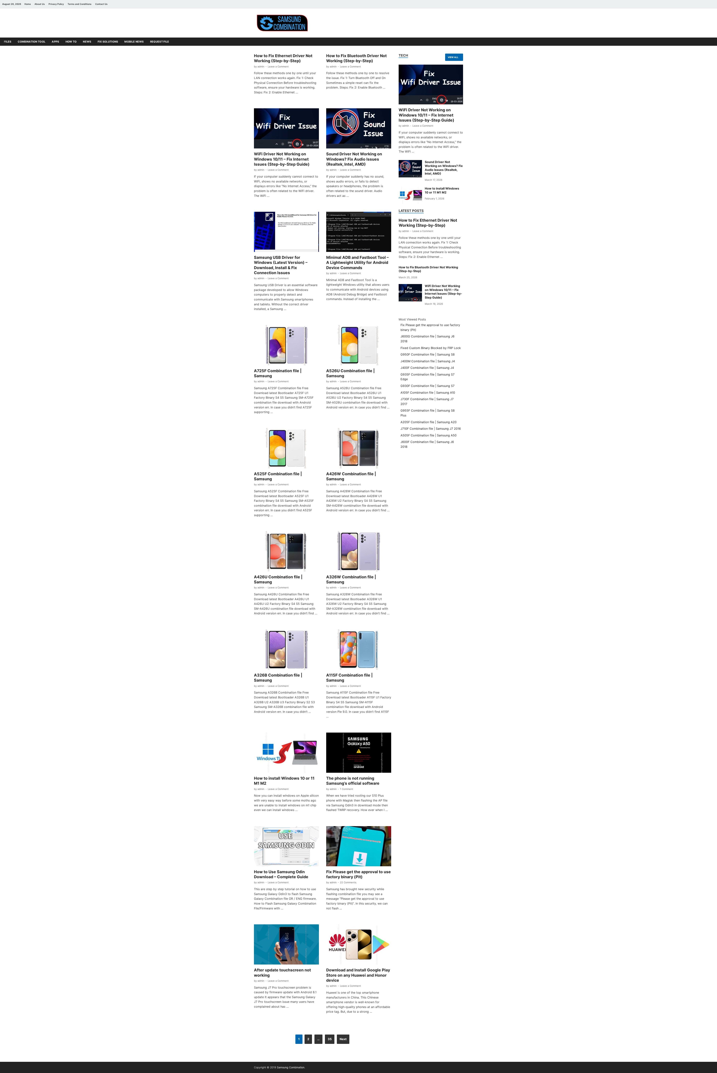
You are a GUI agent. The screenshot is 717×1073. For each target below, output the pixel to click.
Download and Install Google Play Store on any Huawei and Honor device (358, 975)
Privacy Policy (56, 4)
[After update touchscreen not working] (286, 944)
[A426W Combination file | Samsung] (358, 448)
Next (343, 1039)
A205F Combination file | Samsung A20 (429, 422)
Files (7, 41)
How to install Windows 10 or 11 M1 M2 (442, 190)
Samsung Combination (290, 1067)
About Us (40, 4)
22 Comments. (348, 882)
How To (71, 41)
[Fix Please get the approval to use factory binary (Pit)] (358, 846)
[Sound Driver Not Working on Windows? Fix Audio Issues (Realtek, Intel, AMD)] (358, 128)
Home (27, 4)
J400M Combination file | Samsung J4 (428, 361)
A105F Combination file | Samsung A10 (428, 392)
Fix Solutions (108, 41)
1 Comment (346, 788)
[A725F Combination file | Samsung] (286, 345)
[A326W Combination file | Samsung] (358, 551)
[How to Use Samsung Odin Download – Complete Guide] (286, 846)
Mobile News (134, 41)
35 (330, 1039)
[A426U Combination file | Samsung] (286, 551)
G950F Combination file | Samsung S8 (428, 354)
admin (260, 66)
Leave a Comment (278, 66)
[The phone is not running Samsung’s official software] (358, 753)
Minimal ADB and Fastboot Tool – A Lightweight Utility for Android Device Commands (357, 262)
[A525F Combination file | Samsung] (286, 448)
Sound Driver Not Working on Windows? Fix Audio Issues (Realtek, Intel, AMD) (354, 159)
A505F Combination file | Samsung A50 (429, 435)
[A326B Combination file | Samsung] (286, 649)
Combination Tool (32, 41)
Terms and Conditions (79, 4)
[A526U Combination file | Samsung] (358, 345)
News (87, 41)
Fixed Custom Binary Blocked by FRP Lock (431, 348)
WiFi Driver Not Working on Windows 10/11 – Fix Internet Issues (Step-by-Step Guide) (282, 159)
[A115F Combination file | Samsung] (358, 649)
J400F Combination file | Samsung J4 (427, 368)
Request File (159, 41)
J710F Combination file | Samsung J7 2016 (431, 428)
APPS (55, 41)
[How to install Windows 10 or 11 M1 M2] (286, 753)
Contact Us (101, 4)
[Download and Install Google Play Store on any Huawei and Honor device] (358, 944)
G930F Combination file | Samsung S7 (427, 386)
